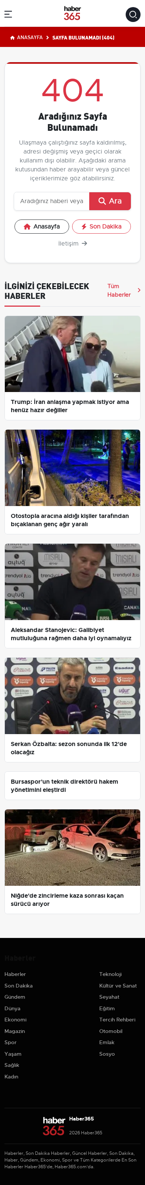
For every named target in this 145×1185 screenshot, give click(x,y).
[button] (8, 15)
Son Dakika (106, 226)
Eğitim (107, 1008)
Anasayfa (29, 37)
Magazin (14, 1031)
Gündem (14, 996)
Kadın (11, 1076)
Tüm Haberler (119, 290)
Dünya (12, 1008)
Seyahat (109, 996)
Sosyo (107, 1053)
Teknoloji (110, 974)
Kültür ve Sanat (118, 985)
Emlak (107, 1042)
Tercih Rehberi (117, 1019)
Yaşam (13, 1053)
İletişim (69, 243)
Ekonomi (15, 1019)
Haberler (15, 974)
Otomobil (110, 1031)
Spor (10, 1042)
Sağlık (11, 1065)
